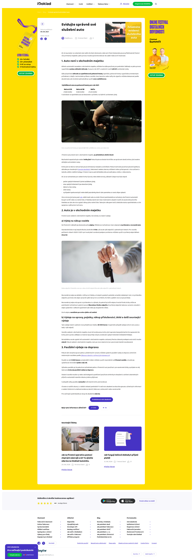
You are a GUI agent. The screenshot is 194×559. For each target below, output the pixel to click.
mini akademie (132, 522)
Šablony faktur (103, 4)
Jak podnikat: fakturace (105, 527)
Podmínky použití (82, 543)
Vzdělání (89, 4)
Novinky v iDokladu (103, 522)
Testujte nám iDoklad (134, 534)
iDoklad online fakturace (44, 3)
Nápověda (70, 522)
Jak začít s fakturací (74, 534)
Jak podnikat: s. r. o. (103, 532)
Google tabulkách (84, 169)
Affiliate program (73, 537)
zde (81, 197)
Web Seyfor (149, 554)
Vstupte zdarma (15, 555)
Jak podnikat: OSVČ (103, 529)
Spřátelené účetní (133, 524)
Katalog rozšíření (73, 529)
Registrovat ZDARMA (142, 4)
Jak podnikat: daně (103, 524)
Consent (154, 543)
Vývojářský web (72, 524)
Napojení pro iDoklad (44, 537)
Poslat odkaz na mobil (147, 501)
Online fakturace (43, 524)
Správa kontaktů (43, 527)
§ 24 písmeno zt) (104, 355)
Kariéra (135, 554)
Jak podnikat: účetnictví (105, 534)
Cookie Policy (145, 543)
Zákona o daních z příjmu (90, 355)
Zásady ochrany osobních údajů (128, 543)
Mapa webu (112, 543)
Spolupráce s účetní (44, 532)
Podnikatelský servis (104, 537)
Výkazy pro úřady (43, 534)
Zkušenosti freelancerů (135, 532)
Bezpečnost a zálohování (98, 543)
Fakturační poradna (133, 529)
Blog (44, 12)
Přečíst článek (67, 470)
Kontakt (51, 543)
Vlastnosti (70, 4)
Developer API (72, 527)
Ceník (81, 4)
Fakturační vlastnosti (44, 522)
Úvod (39, 12)
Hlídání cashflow (43, 529)
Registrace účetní (133, 527)
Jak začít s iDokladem (74, 532)
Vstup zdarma (25, 73)
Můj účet (126, 4)
